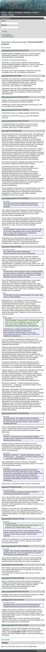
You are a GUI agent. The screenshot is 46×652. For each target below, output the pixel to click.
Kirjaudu (4, 31)
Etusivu (3, 12)
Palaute (11, 15)
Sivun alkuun (5, 639)
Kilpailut (35, 12)
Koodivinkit (18, 12)
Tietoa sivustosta (41, 650)
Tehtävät (4, 15)
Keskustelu (27, 12)
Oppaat (10, 12)
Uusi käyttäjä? (6, 34)
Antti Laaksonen (7, 50)
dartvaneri (5, 519)
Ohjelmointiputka (19, 42)
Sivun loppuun (6, 47)
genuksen (40, 80)
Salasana (4, 25)
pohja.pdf (5, 117)
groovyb (5, 565)
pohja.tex (22, 116)
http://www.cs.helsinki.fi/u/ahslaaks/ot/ (14, 60)
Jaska (4, 76)
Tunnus (3, 21)
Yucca (4, 131)
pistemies (5, 578)
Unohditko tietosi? (8, 36)
